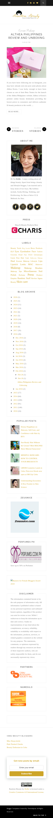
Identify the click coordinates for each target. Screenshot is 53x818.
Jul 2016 (19, 356)
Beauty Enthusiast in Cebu (17, 747)
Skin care (22, 281)
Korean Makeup (27, 30)
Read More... (14, 112)
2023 (15, 308)
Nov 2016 (19, 341)
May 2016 (20, 364)
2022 (15, 312)
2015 (15, 393)
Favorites (14, 255)
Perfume (22, 275)
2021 (15, 316)
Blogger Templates (13, 808)
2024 (15, 305)
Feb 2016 (19, 371)
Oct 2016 (19, 345)
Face (34, 251)
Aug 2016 (19, 353)
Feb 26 (20, 375)
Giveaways (38, 255)
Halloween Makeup (36, 258)
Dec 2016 (19, 338)
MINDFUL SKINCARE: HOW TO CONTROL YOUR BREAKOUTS (30, 458)
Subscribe (26, 773)
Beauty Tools (16, 248)
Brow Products (36, 248)
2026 (15, 297)
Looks (23, 264)
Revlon (34, 278)
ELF (12, 252)
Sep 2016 (19, 349)
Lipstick (14, 264)
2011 (15, 407)
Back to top (39, 815)
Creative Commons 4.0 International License (26, 792)
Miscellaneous (30, 271)
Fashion (39, 252)
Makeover (38, 264)
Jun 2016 (19, 360)
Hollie (27, 789)
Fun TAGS (28, 255)
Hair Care (25, 258)
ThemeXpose (32, 808)
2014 (15, 396)
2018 (15, 327)
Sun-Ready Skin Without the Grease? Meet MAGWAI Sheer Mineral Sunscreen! (31, 445)
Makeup (15, 267)
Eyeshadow (25, 251)
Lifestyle (34, 261)
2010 (15, 411)
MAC (30, 264)
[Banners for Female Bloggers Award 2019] (26, 584)
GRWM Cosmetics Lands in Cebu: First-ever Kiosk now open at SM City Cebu (31, 471)
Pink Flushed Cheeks (15, 744)
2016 (15, 334)
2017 (15, 330)
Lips (40, 261)
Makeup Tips (16, 271)
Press (31, 274)
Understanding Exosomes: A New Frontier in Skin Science (31, 484)
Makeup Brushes (33, 268)
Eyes (17, 251)
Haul (13, 261)
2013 (15, 400)
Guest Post (15, 258)
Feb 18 (20, 378)
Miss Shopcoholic (13, 741)
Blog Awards (26, 248)
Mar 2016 (19, 367)
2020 (15, 319)
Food (20, 255)
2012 (15, 404)
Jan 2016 (19, 389)
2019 (15, 323)
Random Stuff (24, 278)
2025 (15, 301)
